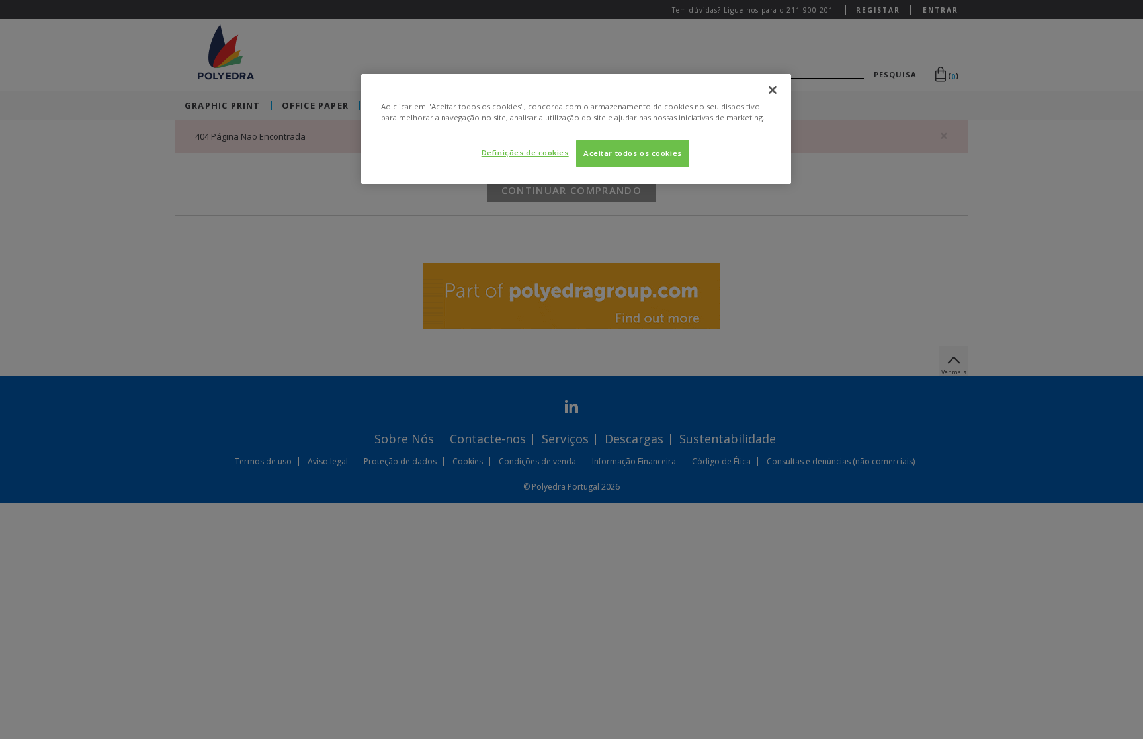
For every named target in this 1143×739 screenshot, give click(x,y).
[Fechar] (772, 90)
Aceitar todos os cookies (632, 153)
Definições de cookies (525, 152)
